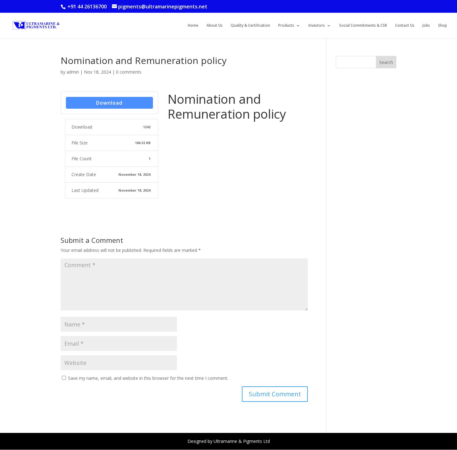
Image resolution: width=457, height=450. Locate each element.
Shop (442, 25)
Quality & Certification (250, 25)
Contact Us (404, 25)
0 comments (128, 72)
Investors (316, 25)
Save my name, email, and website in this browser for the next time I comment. (148, 378)
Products (286, 25)
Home (193, 25)
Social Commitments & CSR (363, 25)
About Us (214, 25)
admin (73, 72)
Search (386, 62)
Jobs (426, 25)
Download (109, 102)
